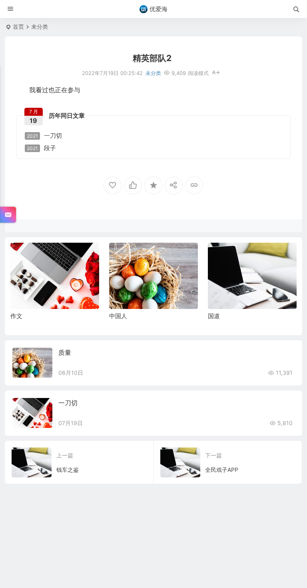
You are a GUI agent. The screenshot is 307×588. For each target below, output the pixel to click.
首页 (18, 26)
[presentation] (250, 255)
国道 (115, 316)
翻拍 (214, 249)
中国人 (19, 316)
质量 (64, 352)
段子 (41, 148)
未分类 (39, 26)
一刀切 (44, 135)
